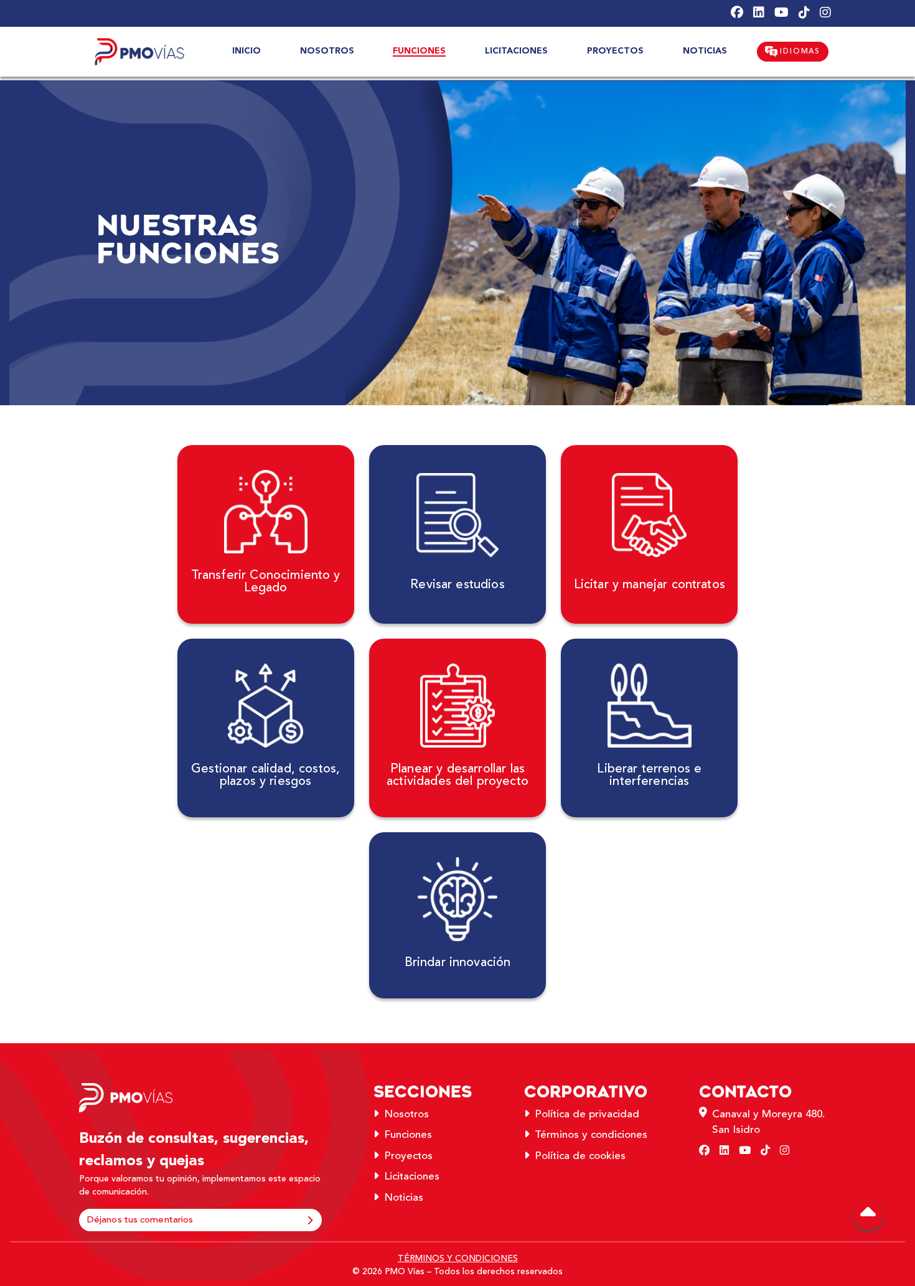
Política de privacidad (587, 1114)
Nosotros (406, 1114)
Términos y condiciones (591, 1135)
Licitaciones (411, 1176)
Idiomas (798, 51)
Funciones (408, 1135)
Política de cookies (580, 1156)
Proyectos (408, 1156)
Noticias (403, 1198)
